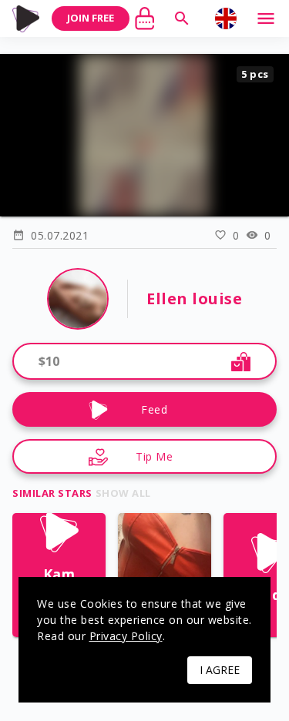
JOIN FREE (90, 18)
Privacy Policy (126, 636)
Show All (123, 493)
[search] (181, 18)
